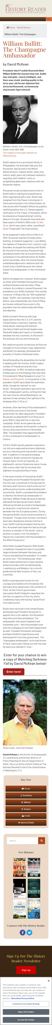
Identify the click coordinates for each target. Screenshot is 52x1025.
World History (23, 27)
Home (12, 27)
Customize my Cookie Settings (26, 1004)
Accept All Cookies (26, 1020)
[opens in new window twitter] (29, 932)
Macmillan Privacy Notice (22, 998)
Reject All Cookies (26, 1012)
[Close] (49, 981)
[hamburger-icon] (49, 19)
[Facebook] (23, 932)
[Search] (41, 840)
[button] (26, 789)
